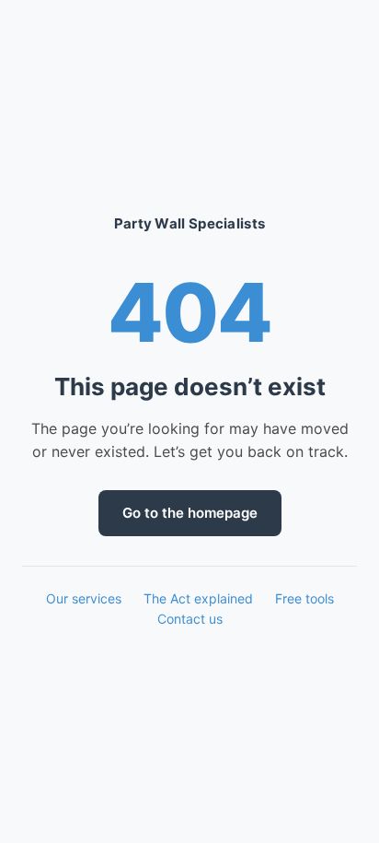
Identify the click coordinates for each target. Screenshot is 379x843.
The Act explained (198, 598)
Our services (83, 598)
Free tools (304, 598)
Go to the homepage (190, 512)
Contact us (190, 618)
